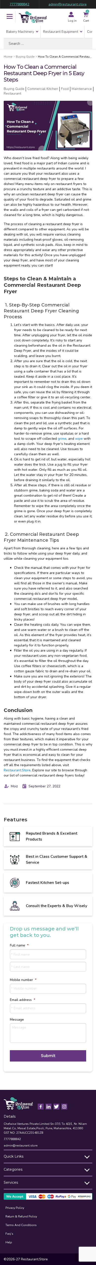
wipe (79, 438)
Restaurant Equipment (60, 31)
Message (17, 1019)
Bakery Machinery (20, 31)
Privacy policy (14, 1208)
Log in (72, 21)
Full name (19, 945)
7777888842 (19, 4)
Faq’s (9, 1234)
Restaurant (12, 93)
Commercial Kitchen (42, 88)
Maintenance (82, 88)
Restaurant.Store (17, 770)
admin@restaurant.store (67, 4)
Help (8, 1242)
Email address (22, 1000)
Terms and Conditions (21, 1225)
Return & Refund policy (21, 1216)
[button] (10, 17)
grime (62, 438)
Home (8, 57)
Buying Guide (25, 57)
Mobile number (23, 980)
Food (65, 88)
